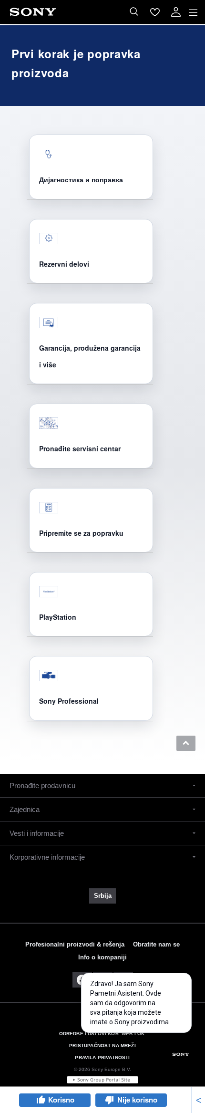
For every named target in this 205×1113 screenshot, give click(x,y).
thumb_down (109, 1100)
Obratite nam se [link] (156, 944)
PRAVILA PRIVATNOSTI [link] (102, 1057)
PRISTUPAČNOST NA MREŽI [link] (102, 1045)
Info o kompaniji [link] (102, 957)
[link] (102, 896)
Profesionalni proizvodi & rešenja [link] (74, 944)
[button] (185, 743)
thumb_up (40, 1100)
